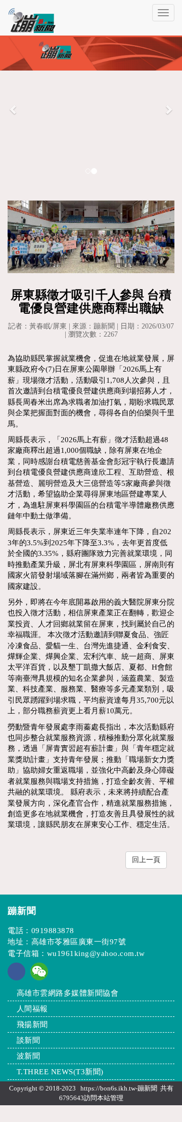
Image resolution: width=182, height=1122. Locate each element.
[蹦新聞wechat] (39, 971)
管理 (116, 1098)
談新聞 (28, 1040)
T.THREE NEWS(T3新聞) (60, 1072)
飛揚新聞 (32, 1024)
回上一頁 (146, 860)
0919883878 (52, 931)
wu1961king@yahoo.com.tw (96, 953)
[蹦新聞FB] (16, 978)
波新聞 (28, 1056)
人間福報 (32, 1009)
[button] (13, 108)
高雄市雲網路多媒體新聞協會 (68, 993)
